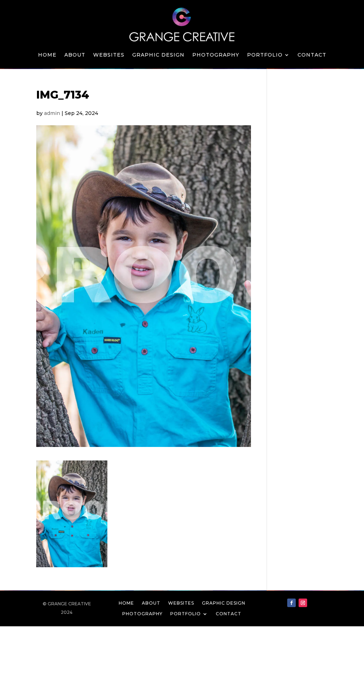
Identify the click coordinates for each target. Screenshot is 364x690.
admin (52, 113)
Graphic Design (158, 55)
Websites (108, 55)
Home (47, 55)
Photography (215, 55)
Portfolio (265, 55)
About (74, 55)
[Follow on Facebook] (291, 603)
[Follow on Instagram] (303, 603)
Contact (312, 55)
